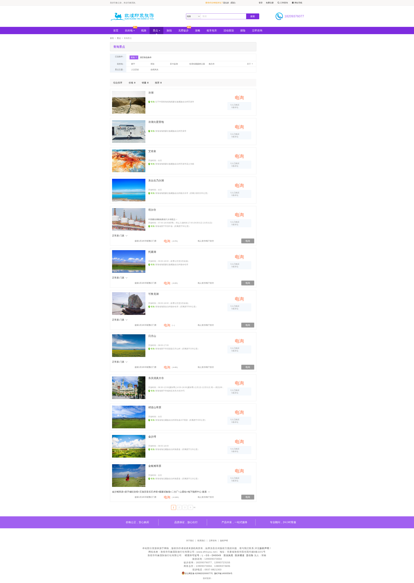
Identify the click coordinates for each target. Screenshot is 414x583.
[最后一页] (194, 507)
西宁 (133, 64)
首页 (115, 30)
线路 (143, 30)
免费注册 (270, 3)
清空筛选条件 (146, 57)
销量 (144, 82)
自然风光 (154, 69)
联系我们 (201, 541)
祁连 (152, 64)
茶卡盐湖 (174, 64)
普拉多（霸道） (230, 3)
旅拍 (169, 30)
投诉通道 (240, 555)
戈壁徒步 (183, 30)
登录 (261, 3)
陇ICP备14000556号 (223, 573)
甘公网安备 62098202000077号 (199, 573)
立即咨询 (257, 30)
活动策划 (228, 30)
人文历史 (135, 69)
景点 (155, 30)
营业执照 (228, 555)
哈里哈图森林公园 (197, 64)
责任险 (249, 555)
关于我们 (190, 541)
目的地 (129, 30)
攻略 (197, 30)
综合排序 (117, 82)
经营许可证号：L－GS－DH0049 (203, 555)
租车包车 (212, 30)
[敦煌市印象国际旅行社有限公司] (134, 16)
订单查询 (284, 3)
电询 (247, 241)
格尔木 (212, 64)
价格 (131, 82)
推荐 (157, 82)
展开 (249, 64)
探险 (242, 30)
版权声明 (224, 541)
